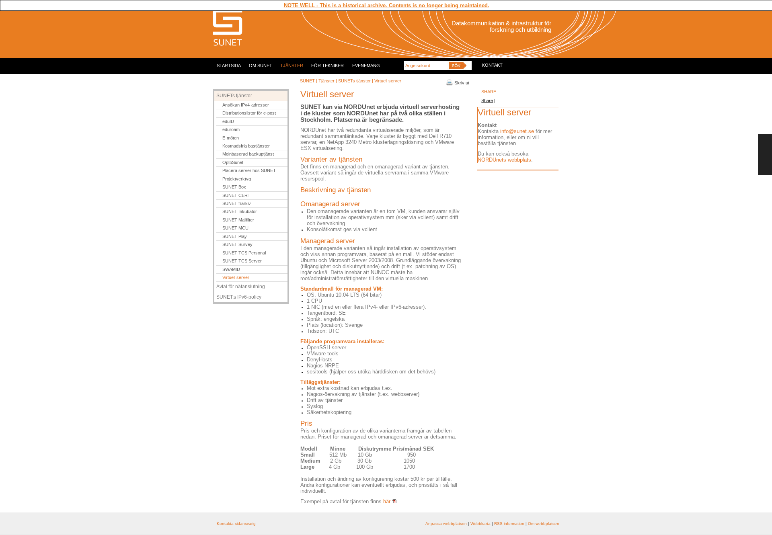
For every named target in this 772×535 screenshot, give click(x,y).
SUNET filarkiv (236, 203)
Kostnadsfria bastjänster (246, 145)
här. (387, 501)
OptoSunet (232, 162)
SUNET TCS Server (242, 260)
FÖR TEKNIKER (327, 65)
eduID (228, 121)
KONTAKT (492, 65)
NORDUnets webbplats (504, 160)
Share (487, 100)
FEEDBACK (765, 154)
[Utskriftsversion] (449, 84)
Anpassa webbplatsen (446, 523)
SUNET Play (234, 236)
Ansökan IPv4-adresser (245, 104)
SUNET (307, 80)
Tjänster (326, 80)
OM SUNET (260, 65)
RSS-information (509, 523)
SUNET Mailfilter (238, 219)
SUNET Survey (237, 244)
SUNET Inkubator (239, 211)
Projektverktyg (236, 178)
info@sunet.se (517, 131)
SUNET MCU (235, 227)
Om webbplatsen (543, 523)
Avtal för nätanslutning (240, 286)
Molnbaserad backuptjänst (248, 154)
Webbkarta (480, 523)
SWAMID (231, 269)
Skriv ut (461, 82)
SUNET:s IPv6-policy (238, 297)
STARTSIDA (229, 65)
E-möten (230, 137)
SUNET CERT (236, 195)
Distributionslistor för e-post (249, 113)
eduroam (231, 129)
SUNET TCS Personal (244, 252)
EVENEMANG (366, 65)
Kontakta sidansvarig (236, 523)
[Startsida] (227, 44)
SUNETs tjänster (355, 80)
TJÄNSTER (291, 65)
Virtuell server (235, 277)
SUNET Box (234, 186)
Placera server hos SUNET (249, 170)
